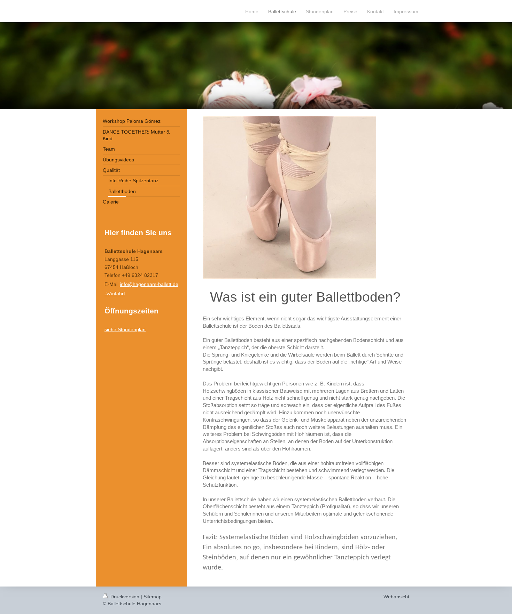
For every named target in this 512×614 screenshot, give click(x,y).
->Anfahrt (114, 293)
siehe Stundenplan (125, 329)
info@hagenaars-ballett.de (149, 284)
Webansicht (396, 596)
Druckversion (125, 596)
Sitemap (152, 596)
